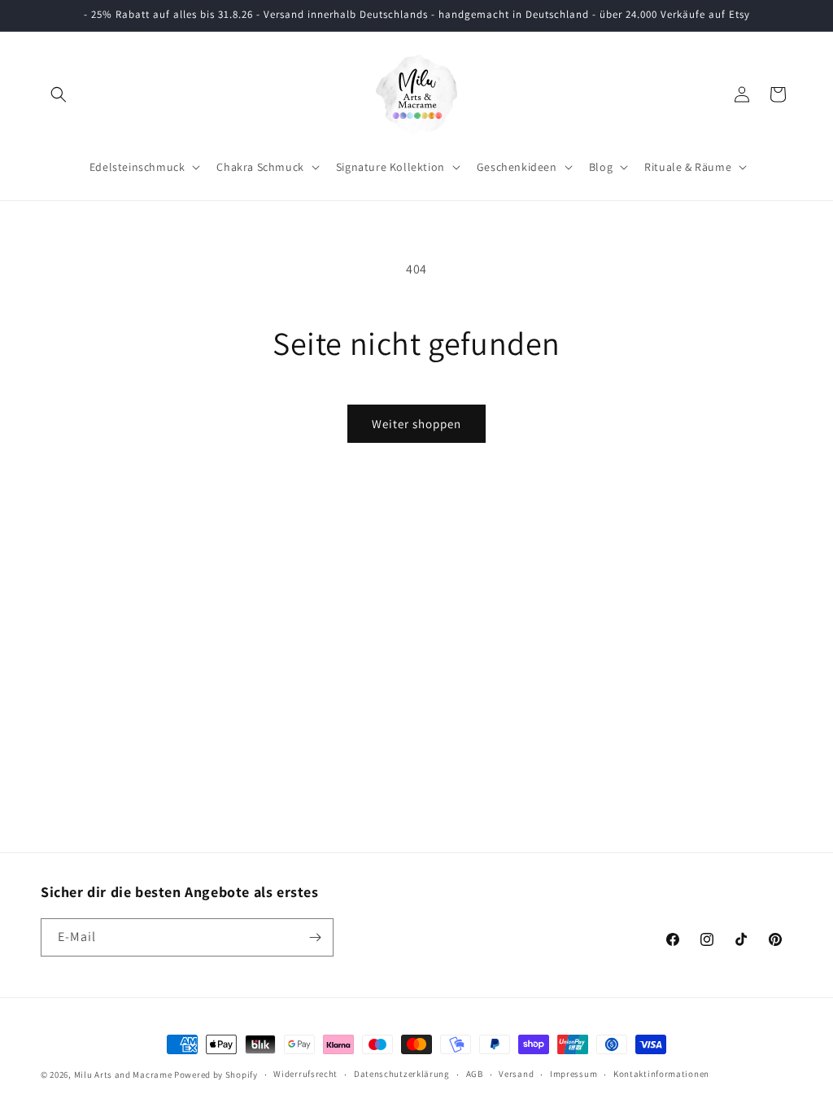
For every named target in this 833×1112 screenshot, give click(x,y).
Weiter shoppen (416, 423)
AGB (474, 1073)
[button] (58, 94)
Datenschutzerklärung (402, 1073)
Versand (516, 1073)
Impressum (573, 1073)
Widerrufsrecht (305, 1073)
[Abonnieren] (315, 937)
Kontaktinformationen (661, 1073)
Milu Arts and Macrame (123, 1074)
